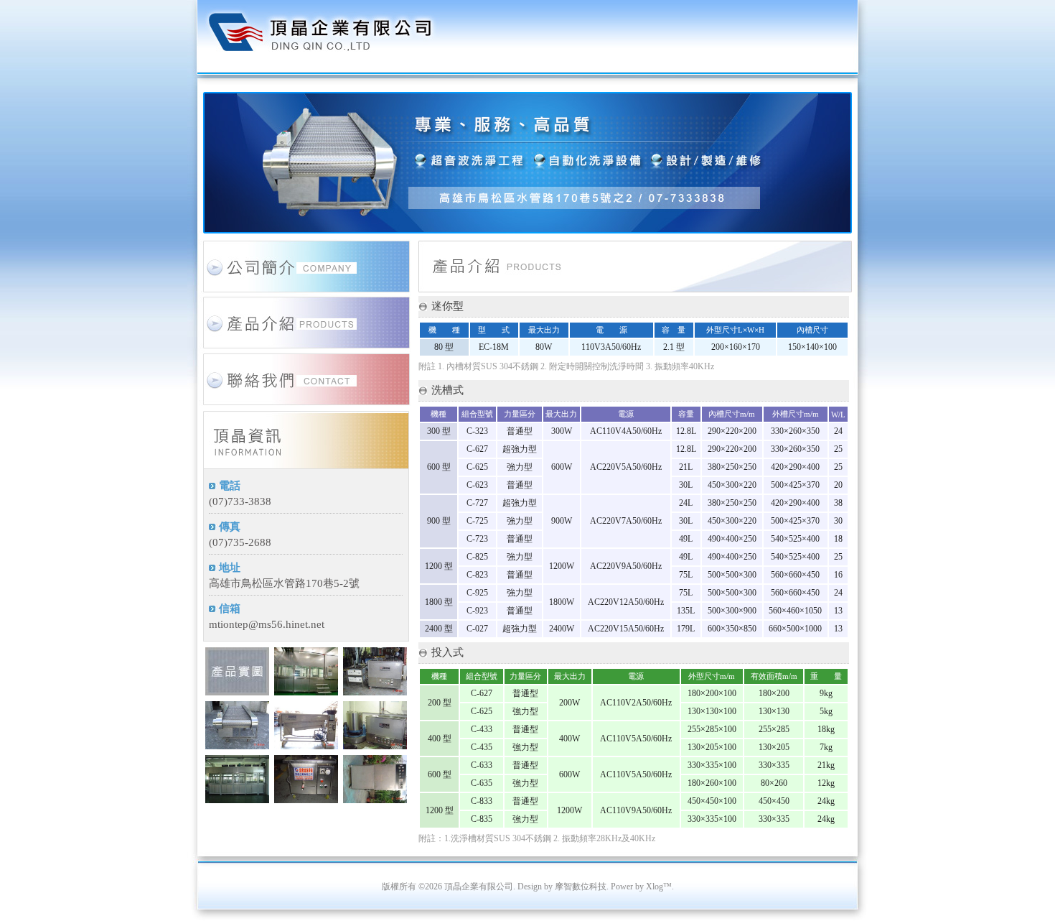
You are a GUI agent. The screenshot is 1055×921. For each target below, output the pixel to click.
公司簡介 (305, 269)
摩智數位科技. (582, 886)
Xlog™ (659, 886)
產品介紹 (305, 334)
